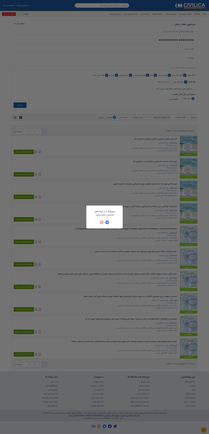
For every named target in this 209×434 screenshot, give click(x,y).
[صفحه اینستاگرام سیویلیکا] (102, 222)
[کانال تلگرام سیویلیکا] (107, 222)
